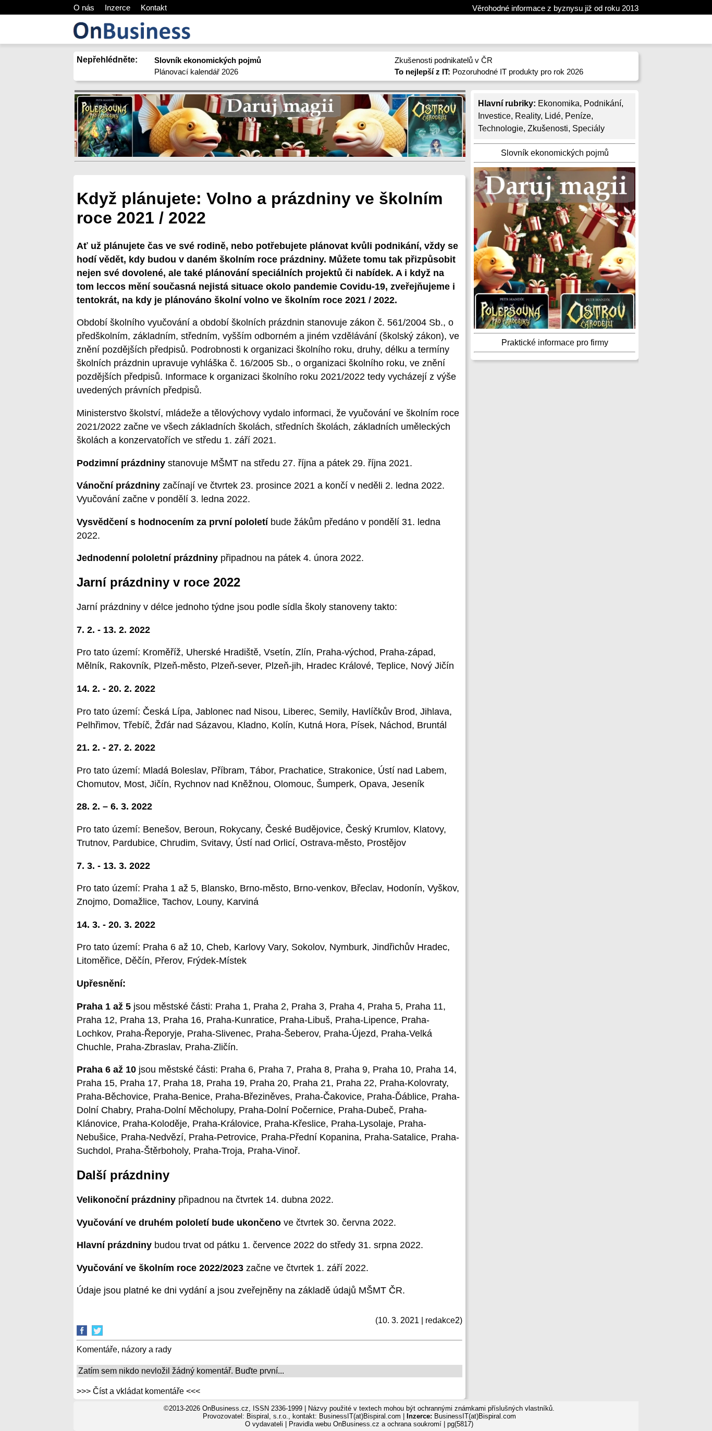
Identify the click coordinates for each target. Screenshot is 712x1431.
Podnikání (602, 103)
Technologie (500, 128)
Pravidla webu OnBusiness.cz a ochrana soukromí (365, 1424)
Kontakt (154, 7)
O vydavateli (264, 1424)
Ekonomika (559, 103)
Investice (494, 115)
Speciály (588, 128)
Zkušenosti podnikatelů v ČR (444, 60)
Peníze (578, 115)
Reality (528, 115)
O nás (83, 7)
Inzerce (117, 7)
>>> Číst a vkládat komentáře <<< (138, 1391)
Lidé (553, 115)
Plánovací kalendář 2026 (196, 71)
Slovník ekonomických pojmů (555, 152)
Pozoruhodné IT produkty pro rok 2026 (489, 71)
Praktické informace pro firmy (554, 342)
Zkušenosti (547, 128)
